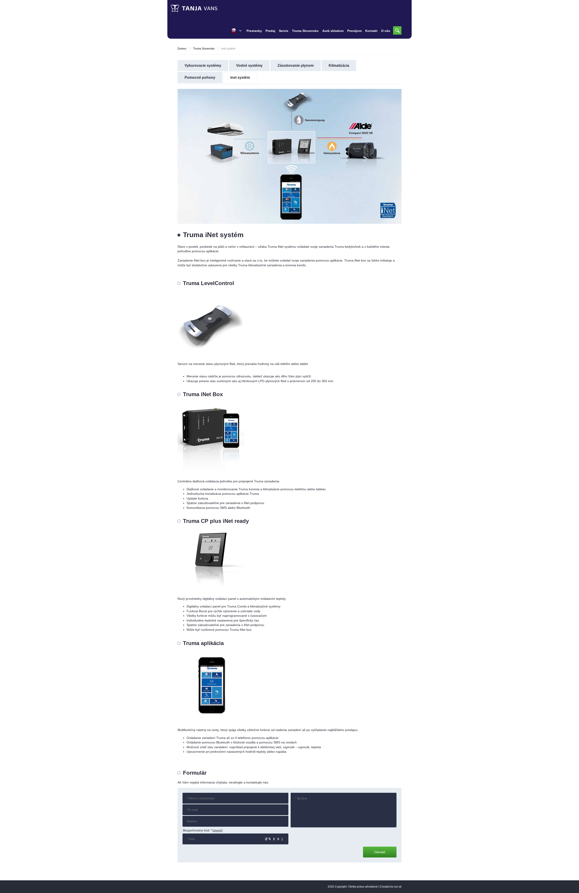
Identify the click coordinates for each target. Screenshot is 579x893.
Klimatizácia (339, 65)
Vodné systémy (249, 65)
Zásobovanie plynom (296, 65)
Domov (182, 48)
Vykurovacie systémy (203, 65)
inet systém (240, 77)
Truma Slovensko (204, 48)
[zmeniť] (218, 830)
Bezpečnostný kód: (197, 830)
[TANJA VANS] (203, 8)
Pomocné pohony (200, 77)
